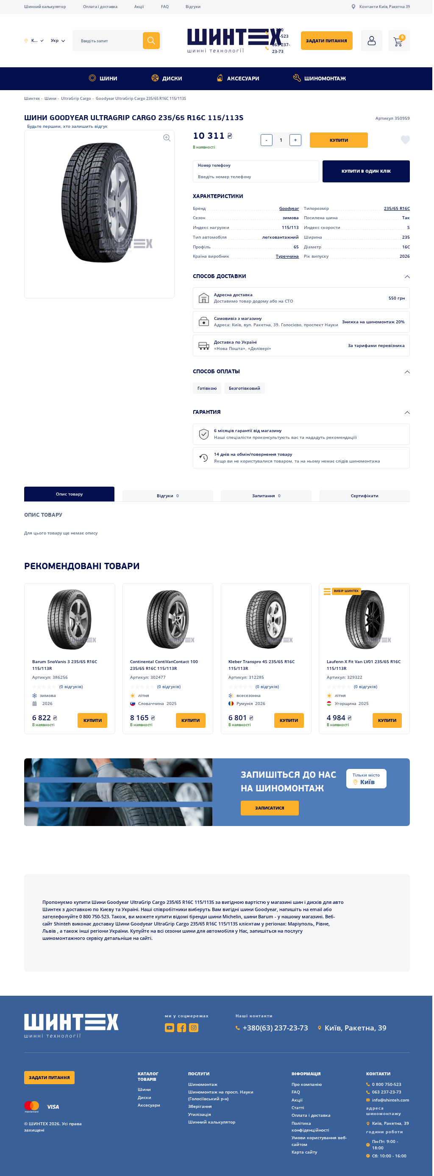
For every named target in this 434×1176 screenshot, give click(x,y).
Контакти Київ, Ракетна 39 (384, 6)
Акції (139, 6)
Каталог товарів (148, 1076)
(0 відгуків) (71, 686)
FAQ (165, 6)
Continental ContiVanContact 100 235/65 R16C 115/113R (164, 664)
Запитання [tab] (266, 495)
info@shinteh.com (390, 1100)
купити (339, 140)
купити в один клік (366, 171)
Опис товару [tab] (69, 494)
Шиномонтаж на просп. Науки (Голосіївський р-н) (220, 1095)
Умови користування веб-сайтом (319, 1141)
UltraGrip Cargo (76, 98)
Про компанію (307, 1084)
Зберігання (200, 1106)
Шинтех (32, 98)
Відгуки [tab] (168, 495)
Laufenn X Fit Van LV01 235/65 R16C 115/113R (364, 664)
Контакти (378, 1074)
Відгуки (193, 6)
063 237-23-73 (281, 47)
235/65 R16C (397, 208)
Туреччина (287, 256)
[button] (99, 203)
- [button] (266, 140)
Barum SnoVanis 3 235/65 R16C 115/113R (64, 664)
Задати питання (326, 41)
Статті (298, 1107)
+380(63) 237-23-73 (275, 1027)
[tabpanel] (217, 518)
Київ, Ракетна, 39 (356, 1027)
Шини (108, 79)
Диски (172, 79)
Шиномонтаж (325, 79)
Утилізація (199, 1114)
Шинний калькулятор (45, 6)
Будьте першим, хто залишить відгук (67, 126)
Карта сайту (304, 1152)
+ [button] (295, 140)
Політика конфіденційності (310, 1126)
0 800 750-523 (280, 33)
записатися (269, 808)
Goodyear (289, 208)
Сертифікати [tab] (364, 495)
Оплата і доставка (100, 6)
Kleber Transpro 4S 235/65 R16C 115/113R (261, 664)
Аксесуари (243, 79)
